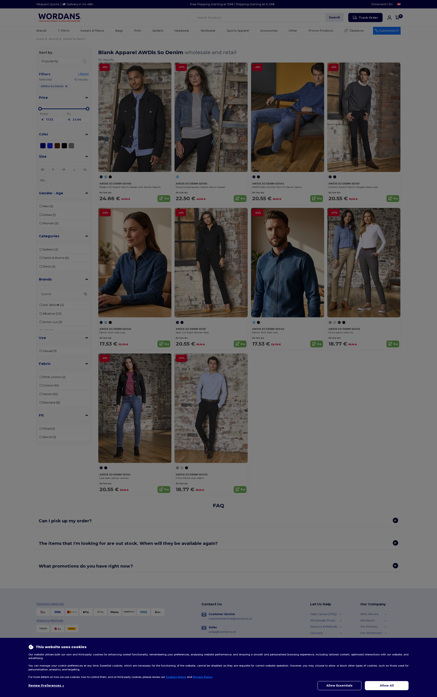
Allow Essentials (339, 685)
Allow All (387, 685)
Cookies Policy (176, 677)
